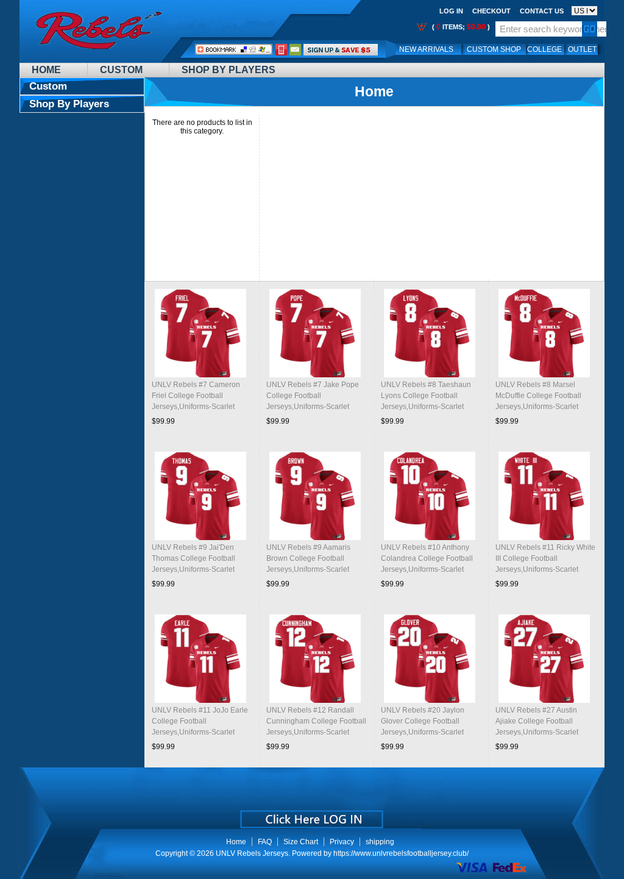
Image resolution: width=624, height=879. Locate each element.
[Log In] (340, 49)
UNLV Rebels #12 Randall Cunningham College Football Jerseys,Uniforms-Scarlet (316, 721)
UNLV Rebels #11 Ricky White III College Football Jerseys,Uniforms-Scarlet (545, 558)
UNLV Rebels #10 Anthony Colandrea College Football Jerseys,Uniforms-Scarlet (427, 558)
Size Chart (300, 842)
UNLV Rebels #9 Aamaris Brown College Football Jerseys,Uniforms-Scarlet (308, 558)
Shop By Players (228, 70)
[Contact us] (295, 49)
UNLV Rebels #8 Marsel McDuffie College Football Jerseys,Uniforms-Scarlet (538, 395)
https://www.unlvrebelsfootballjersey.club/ (401, 853)
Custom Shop (494, 49)
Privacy (342, 842)
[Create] (310, 815)
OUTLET (582, 49)
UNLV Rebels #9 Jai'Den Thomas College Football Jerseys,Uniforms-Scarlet (193, 558)
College (544, 49)
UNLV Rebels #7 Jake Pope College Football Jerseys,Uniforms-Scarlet (312, 395)
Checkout (491, 11)
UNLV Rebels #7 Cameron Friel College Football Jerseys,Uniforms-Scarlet (196, 395)
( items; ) (460, 26)
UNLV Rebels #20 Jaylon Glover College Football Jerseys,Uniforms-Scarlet (422, 721)
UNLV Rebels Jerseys (252, 853)
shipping (380, 842)
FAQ (265, 842)
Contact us (542, 11)
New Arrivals (426, 49)
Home (46, 70)
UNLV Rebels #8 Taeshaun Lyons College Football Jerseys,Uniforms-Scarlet (426, 395)
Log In (451, 11)
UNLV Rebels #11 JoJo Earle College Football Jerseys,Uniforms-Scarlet (200, 721)
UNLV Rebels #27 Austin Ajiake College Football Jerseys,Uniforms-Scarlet (536, 721)
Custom (121, 70)
